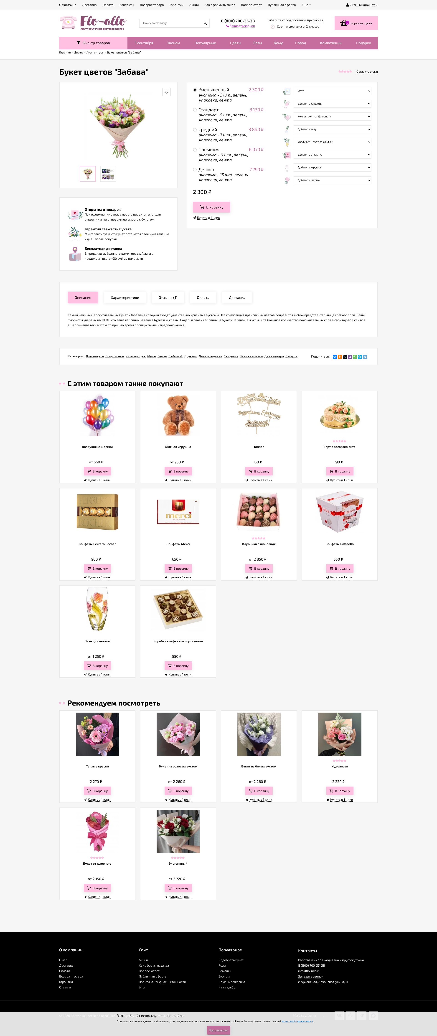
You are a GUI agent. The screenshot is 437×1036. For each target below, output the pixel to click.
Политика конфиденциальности (162, 982)
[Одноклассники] (340, 357)
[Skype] (360, 357)
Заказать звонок (310, 976)
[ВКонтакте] (335, 357)
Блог (142, 987)
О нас (63, 960)
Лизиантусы (95, 356)
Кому (278, 43)
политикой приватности (297, 1021)
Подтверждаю (218, 1030)
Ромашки (225, 971)
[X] (345, 357)
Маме (151, 356)
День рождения (210, 356)
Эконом (173, 43)
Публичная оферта (153, 976)
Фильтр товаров (95, 43)
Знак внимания (251, 356)
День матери (274, 356)
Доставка (66, 965)
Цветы (235, 43)
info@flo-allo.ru (309, 971)
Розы (257, 43)
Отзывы (65, 987)
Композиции (330, 43)
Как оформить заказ (154, 965)
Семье (162, 356)
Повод (300, 43)
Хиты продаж (136, 356)
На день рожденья (231, 982)
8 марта (291, 356)
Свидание (231, 356)
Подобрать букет (231, 960)
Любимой (175, 356)
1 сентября (144, 43)
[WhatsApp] (355, 357)
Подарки (363, 43)
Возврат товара (71, 976)
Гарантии (66, 982)
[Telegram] (365, 357)
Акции (143, 960)
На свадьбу (226, 987)
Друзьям (190, 356)
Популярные (205, 43)
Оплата (64, 971)
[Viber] (350, 357)
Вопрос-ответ (149, 971)
